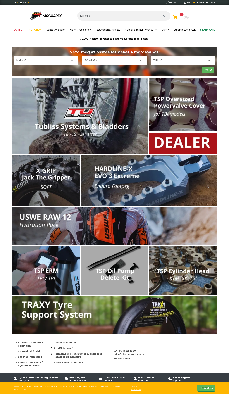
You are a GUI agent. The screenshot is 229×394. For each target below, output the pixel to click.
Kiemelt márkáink (55, 29)
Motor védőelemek (80, 29)
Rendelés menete (65, 342)
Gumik (165, 29)
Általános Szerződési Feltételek (31, 344)
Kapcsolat (123, 358)
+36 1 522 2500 (126, 350)
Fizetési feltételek (29, 351)
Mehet (208, 69)
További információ (136, 388)
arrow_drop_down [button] (72, 60)
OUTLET (19, 29)
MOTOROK (34, 29)
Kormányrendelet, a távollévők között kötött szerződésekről (78, 355)
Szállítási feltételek (30, 356)
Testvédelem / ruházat (107, 29)
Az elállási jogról (64, 348)
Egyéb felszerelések (185, 29)
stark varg (207, 29)
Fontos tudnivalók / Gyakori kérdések (30, 364)
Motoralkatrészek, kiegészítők (141, 29)
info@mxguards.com (130, 354)
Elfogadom (206, 388)
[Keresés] (164, 16)
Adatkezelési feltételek (68, 362)
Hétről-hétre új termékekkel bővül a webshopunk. (114, 38)
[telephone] (167, 2)
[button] (186, 17)
